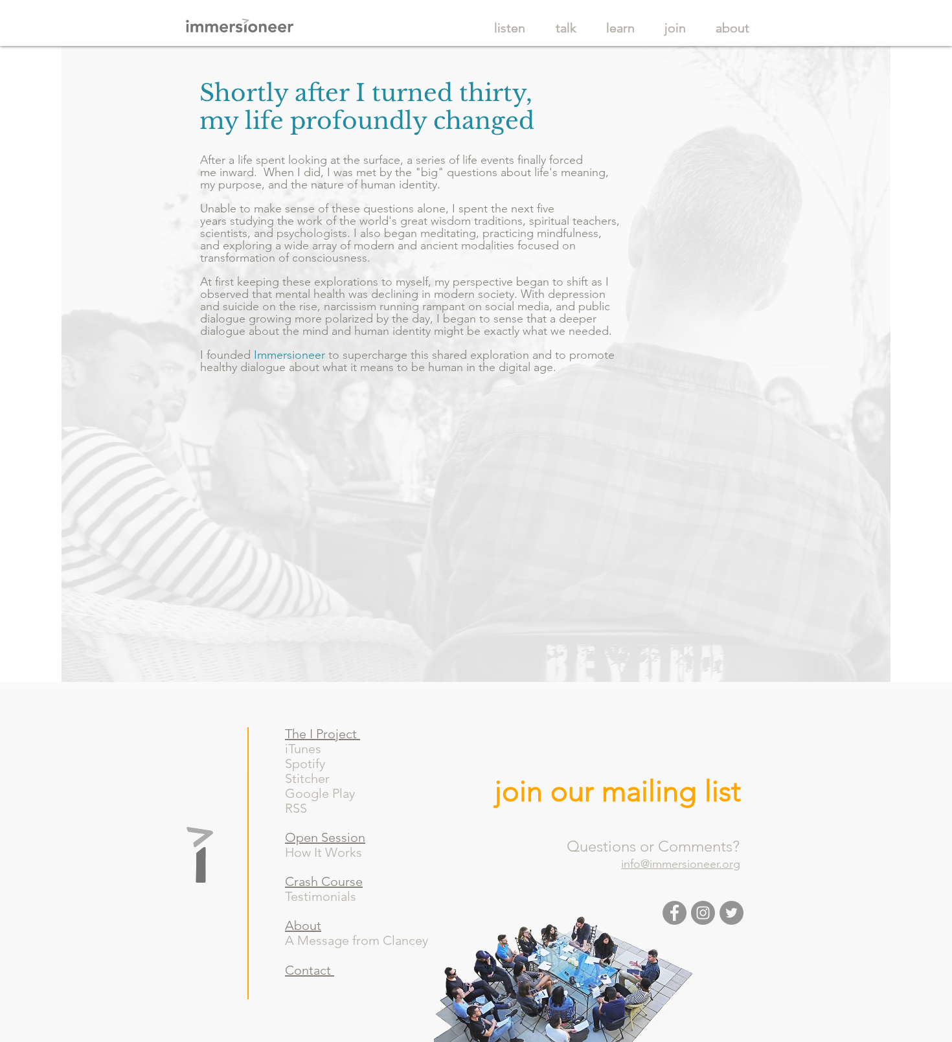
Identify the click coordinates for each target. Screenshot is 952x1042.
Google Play (326, 793)
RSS (301, 808)
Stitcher (314, 778)
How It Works (323, 852)
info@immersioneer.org (680, 864)
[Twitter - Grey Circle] (731, 913)
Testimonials (320, 896)
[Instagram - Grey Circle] (703, 913)
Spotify (313, 763)
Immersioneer (289, 355)
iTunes (304, 748)
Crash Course (324, 881)
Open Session (325, 837)
